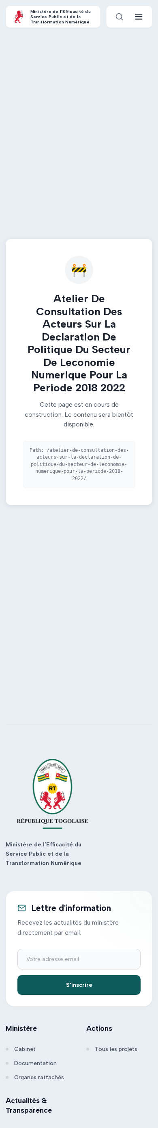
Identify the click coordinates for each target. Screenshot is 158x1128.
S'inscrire (79, 985)
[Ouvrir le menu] (139, 17)
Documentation (35, 1063)
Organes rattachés (39, 1077)
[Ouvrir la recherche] (119, 17)
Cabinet (25, 1049)
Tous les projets (116, 1049)
